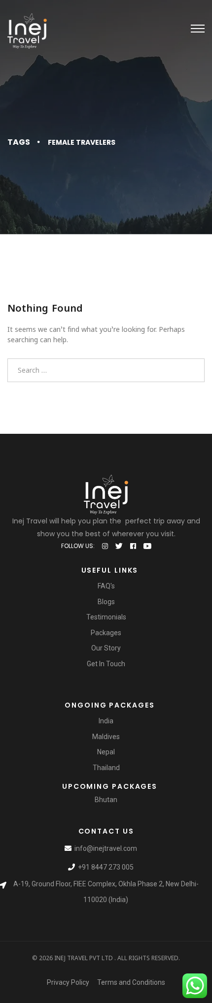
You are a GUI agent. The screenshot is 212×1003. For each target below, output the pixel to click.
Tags (18, 142)
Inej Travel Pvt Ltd (83, 958)
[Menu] (198, 28)
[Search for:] (106, 370)
